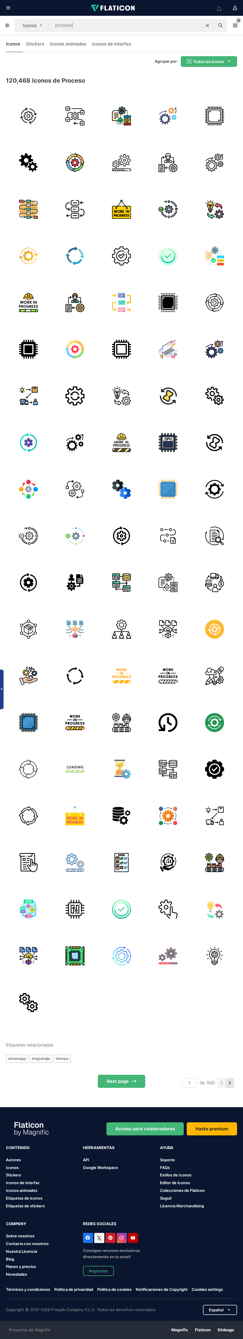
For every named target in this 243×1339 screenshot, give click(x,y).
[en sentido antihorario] (168, 722)
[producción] (121, 722)
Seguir (166, 1198)
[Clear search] (207, 25)
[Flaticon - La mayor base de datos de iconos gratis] (113, 8)
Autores (13, 1159)
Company (16, 1223)
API (86, 1159)
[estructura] (121, 629)
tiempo (62, 1058)
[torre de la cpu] (168, 442)
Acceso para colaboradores (145, 1129)
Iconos (13, 44)
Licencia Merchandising (182, 1205)
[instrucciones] (28, 862)
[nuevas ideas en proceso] (214, 956)
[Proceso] (168, 162)
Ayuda (166, 1147)
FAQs (165, 1167)
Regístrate (98, 1271)
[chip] (28, 349)
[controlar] (214, 769)
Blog (10, 1259)
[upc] (75, 909)
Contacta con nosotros (27, 1243)
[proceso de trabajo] (75, 162)
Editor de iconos (175, 1182)
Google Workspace (100, 1167)
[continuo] (28, 769)
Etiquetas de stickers (25, 1205)
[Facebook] (88, 1238)
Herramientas (99, 1147)
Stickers (35, 44)
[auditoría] (214, 536)
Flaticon (203, 1329)
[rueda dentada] (214, 489)
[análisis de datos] (168, 349)
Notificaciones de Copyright (162, 1289)
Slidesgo (226, 1329)
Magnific (179, 1329)
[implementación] (214, 209)
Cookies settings (207, 1289)
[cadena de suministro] (28, 629)
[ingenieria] (168, 116)
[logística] (214, 582)
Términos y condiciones (28, 1289)
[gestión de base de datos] (121, 816)
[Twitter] (99, 1238)
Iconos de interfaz (111, 44)
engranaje (41, 1058)
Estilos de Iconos (175, 1175)
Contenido (18, 1147)
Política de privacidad (73, 1289)
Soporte (167, 1159)
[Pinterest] (110, 1238)
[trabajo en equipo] (121, 489)
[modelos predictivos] (75, 629)
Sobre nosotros (20, 1235)
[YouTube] (133, 1238)
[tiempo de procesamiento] (168, 396)
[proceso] (75, 116)
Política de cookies (114, 1289)
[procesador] (214, 116)
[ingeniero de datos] (75, 582)
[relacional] (121, 582)
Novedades (16, 1274)
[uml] (28, 909)
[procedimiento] (168, 209)
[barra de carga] (75, 769)
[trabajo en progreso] (121, 209)
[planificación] (28, 209)
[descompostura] (28, 676)
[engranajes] (121, 162)
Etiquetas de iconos (24, 1198)
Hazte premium (212, 1129)
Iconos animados (68, 44)
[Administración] (121, 256)
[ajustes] (168, 909)
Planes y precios (21, 1266)
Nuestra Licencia (21, 1251)
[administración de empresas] (168, 862)
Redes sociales (99, 1223)
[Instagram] (122, 1238)
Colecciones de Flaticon (182, 1190)
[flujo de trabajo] (28, 116)
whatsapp (17, 1058)
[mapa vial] (168, 536)
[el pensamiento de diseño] (214, 676)
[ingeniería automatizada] (75, 489)
